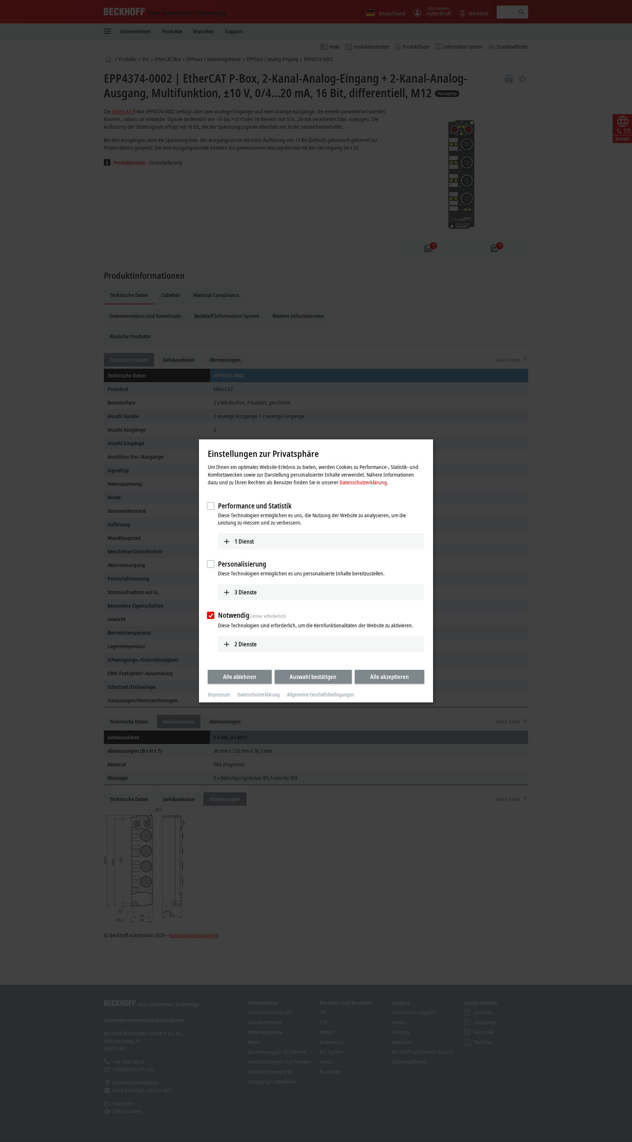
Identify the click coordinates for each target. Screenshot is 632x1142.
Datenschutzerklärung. (363, 482)
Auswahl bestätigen (313, 677)
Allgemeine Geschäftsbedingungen (320, 694)
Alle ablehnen (239, 677)
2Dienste (245, 644)
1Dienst (244, 541)
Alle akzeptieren (389, 677)
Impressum (219, 694)
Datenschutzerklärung (258, 694)
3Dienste (245, 592)
